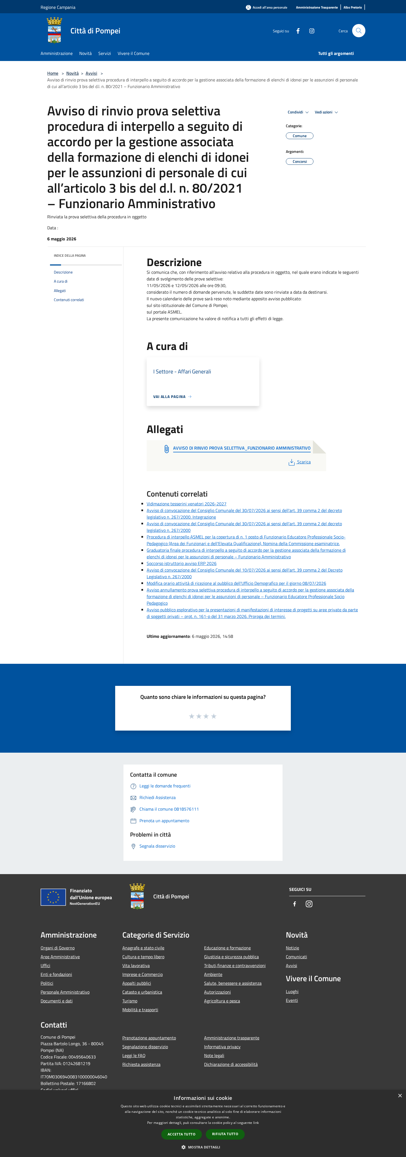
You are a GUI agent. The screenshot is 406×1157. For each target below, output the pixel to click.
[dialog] (203, 1123)
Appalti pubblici (136, 983)
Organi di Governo (58, 947)
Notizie (292, 947)
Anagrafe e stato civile (143, 947)
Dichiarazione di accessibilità (231, 1064)
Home (52, 73)
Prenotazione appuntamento (149, 1037)
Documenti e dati (57, 1000)
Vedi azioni (324, 112)
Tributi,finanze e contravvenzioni (235, 965)
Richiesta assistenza (141, 1064)
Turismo (129, 1000)
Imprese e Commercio (142, 974)
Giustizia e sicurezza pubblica (231, 956)
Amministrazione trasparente (231, 1037)
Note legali (214, 1055)
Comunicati (296, 956)
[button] (203, 1147)
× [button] (400, 1096)
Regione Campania (58, 7)
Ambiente (213, 974)
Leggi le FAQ (134, 1055)
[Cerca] (358, 30)
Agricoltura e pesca (222, 1000)
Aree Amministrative (60, 956)
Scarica (304, 461)
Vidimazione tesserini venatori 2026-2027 (186, 503)
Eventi (292, 1000)
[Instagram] (309, 30)
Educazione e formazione (227, 947)
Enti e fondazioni (56, 974)
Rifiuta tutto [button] (225, 1134)
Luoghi (292, 991)
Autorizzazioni (217, 992)
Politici (47, 983)
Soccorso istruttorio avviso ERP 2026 (182, 563)
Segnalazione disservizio (145, 1046)
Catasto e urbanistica (142, 992)
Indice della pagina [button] (70, 255)
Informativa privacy (222, 1046)
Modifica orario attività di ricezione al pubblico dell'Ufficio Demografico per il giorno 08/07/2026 (236, 583)
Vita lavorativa (136, 965)
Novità (72, 73)
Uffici (45, 965)
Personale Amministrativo (65, 992)
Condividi (296, 112)
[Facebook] (295, 30)
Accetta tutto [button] (182, 1134)
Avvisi (91, 73)
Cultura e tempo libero (143, 956)
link (256, 1122)
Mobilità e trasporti (140, 1009)
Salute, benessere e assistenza (233, 983)
